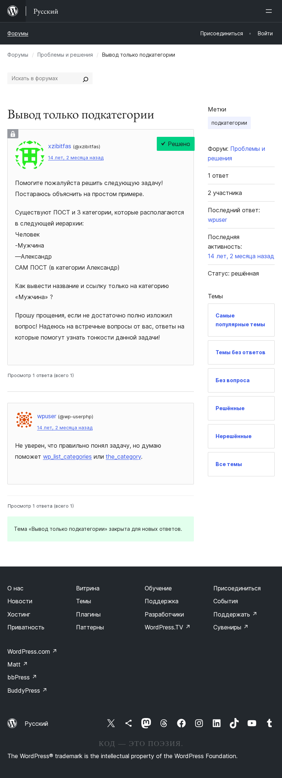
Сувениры (231, 627)
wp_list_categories (67, 456)
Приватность (25, 627)
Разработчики (164, 614)
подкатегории (229, 123)
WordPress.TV (168, 627)
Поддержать (235, 614)
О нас (15, 588)
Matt (17, 664)
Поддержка (161, 601)
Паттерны (90, 627)
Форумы (17, 33)
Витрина (88, 588)
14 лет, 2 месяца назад (76, 157)
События (225, 601)
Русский (36, 723)
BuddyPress (27, 690)
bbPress (22, 677)
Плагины (88, 614)
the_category (123, 456)
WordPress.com (32, 651)
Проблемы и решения (65, 54)
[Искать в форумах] (86, 78)
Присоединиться (237, 588)
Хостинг (18, 614)
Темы (83, 601)
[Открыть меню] (270, 11)
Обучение (158, 588)
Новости (19, 601)
